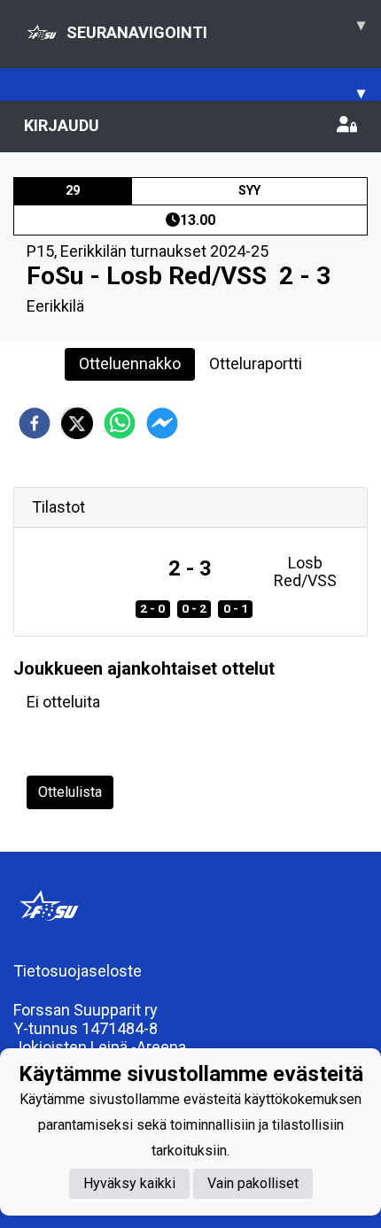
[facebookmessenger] (162, 423)
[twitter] (77, 423)
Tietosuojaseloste (77, 971)
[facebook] (35, 423)
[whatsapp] (120, 423)
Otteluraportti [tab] (255, 363)
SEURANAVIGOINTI (215, 28)
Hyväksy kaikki (129, 1183)
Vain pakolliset (253, 1183)
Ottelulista (70, 792)
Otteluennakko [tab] (130, 363)
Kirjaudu (61, 125)
